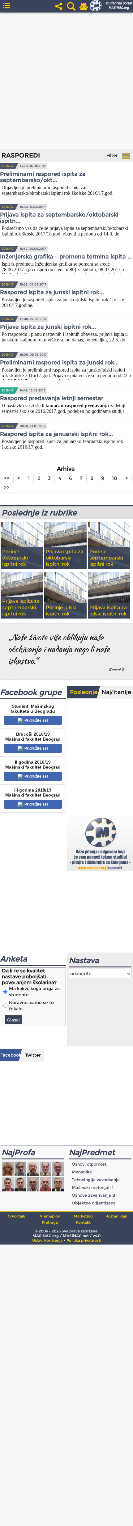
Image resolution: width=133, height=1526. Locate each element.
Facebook (10, 1055)
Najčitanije (116, 692)
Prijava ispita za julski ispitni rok (108, 611)
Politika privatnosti (83, 1240)
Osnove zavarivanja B (93, 1195)
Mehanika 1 (83, 1171)
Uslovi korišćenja (47, 1240)
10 (114, 478)
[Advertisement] (66, 81)
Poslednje (83, 692)
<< (7, 478)
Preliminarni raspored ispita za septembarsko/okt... (43, 177)
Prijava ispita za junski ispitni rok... (48, 327)
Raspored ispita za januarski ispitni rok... (56, 434)
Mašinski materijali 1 (93, 1187)
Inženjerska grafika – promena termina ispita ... (66, 257)
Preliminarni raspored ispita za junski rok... (59, 362)
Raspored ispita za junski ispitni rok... (52, 292)
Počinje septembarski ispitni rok (106, 558)
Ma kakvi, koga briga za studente (34, 992)
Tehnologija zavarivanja (96, 1179)
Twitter (33, 1055)
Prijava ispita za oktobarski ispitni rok (64, 558)
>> (6, 488)
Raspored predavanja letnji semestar (51, 398)
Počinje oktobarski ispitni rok (15, 558)
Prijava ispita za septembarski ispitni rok (21, 607)
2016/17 (8, 166)
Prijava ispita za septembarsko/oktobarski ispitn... (59, 218)
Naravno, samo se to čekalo (31, 1006)
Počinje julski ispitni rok (61, 611)
